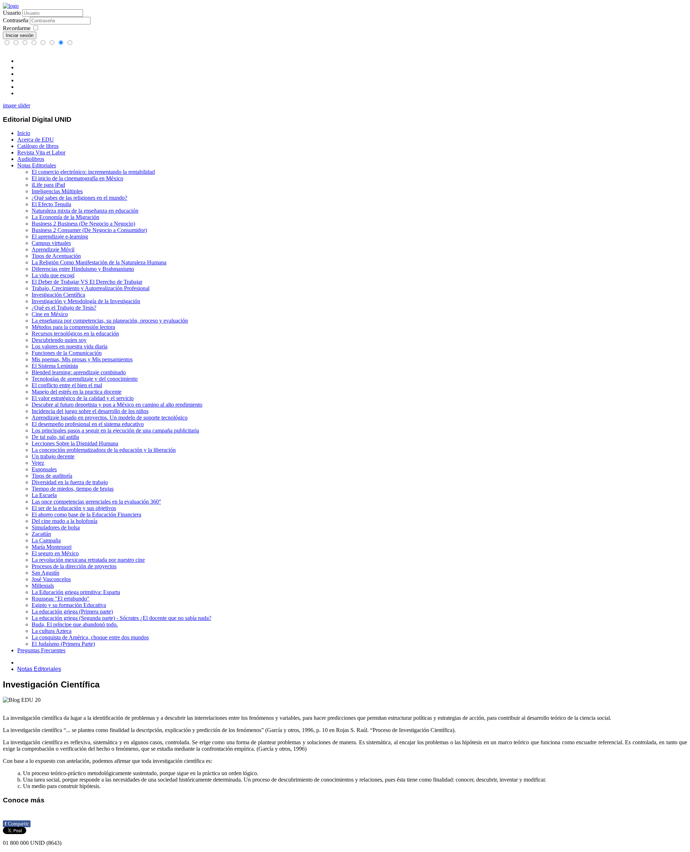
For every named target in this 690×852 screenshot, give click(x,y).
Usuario (12, 13)
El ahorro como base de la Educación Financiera (86, 514)
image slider (16, 105)
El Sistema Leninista (55, 366)
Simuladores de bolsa (56, 527)
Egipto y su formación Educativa (69, 605)
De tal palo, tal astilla (55, 437)
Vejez (38, 463)
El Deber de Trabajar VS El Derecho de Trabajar (87, 282)
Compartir (17, 823)
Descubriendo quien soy (59, 340)
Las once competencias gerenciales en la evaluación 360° (96, 502)
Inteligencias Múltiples (57, 191)
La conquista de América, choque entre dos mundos (90, 637)
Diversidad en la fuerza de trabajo (70, 482)
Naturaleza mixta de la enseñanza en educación (85, 211)
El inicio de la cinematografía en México (77, 178)
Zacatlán (41, 534)
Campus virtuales (51, 243)
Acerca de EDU (35, 139)
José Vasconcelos (51, 579)
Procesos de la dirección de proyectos (74, 566)
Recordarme (17, 28)
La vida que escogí (53, 275)
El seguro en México (55, 553)
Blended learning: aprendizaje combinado (79, 372)
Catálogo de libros (38, 146)
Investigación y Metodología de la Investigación (86, 301)
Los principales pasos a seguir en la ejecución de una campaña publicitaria (115, 430)
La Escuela (44, 495)
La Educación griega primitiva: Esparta (76, 592)
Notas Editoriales (36, 165)
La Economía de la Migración (65, 217)
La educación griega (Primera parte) (72, 611)
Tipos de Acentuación (56, 256)
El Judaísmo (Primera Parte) (63, 644)
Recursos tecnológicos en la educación (75, 333)
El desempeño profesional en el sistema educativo (88, 424)
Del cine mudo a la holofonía (64, 521)
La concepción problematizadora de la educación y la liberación (104, 450)
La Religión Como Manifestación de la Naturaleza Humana (99, 262)
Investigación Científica (58, 295)
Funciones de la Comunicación (67, 353)
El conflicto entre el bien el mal (67, 385)
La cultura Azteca (52, 631)
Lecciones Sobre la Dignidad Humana (75, 443)
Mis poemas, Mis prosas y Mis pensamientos (82, 359)
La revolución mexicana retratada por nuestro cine (88, 560)
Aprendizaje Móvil (53, 249)
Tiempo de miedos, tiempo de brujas (73, 489)
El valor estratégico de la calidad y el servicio (83, 398)
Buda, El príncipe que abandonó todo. (75, 624)
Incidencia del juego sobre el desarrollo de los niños (90, 411)
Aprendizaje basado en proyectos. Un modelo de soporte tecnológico (110, 418)
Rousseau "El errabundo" (60, 599)
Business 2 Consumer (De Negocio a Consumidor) (89, 230)
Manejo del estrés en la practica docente (76, 392)
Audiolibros (30, 159)
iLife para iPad (48, 185)
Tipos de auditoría (52, 476)
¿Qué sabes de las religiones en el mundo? (79, 198)
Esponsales (44, 469)
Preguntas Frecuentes (41, 650)
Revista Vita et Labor (41, 152)
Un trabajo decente (53, 456)
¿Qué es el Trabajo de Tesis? (64, 308)
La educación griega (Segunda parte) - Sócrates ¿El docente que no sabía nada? (121, 618)
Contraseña (15, 20)
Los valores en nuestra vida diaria (69, 346)
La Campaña (46, 540)
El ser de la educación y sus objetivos (74, 508)
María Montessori (52, 547)
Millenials (43, 586)
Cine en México (50, 314)
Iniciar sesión (19, 35)
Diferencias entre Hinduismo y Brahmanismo (83, 269)
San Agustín (45, 573)
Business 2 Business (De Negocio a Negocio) (83, 224)
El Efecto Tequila (51, 204)
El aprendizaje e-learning (60, 236)
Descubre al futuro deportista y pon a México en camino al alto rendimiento (117, 405)
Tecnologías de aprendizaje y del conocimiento (85, 379)
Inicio (23, 133)
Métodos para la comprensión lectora (73, 327)
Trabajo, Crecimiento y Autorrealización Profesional (91, 288)
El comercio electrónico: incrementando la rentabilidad (93, 172)
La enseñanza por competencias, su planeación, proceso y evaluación (110, 321)
